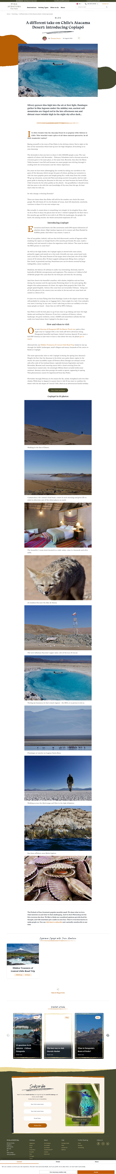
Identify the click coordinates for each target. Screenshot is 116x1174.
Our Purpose (47, 1143)
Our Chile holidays (58, 390)
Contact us (105, 4)
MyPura (63, 1149)
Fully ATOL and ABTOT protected (61, 1)
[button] (8, 1035)
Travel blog (15, 14)
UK (79, 4)
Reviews (80, 1145)
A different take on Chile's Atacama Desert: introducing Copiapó (36, 14)
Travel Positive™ (48, 1149)
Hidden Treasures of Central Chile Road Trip (57, 345)
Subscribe (37, 1125)
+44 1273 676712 (91, 4)
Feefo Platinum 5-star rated (30, 1)
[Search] (107, 7)
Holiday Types (43, 7)
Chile (30, 1147)
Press (79, 1143)
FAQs (62, 1145)
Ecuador (31, 1152)
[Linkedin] (107, 1143)
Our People (47, 1145)
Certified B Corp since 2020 (93, 1)
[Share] (79, 38)
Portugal (31, 1156)
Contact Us (64, 1147)
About (63, 7)
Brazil (31, 1145)
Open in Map (10, 1152)
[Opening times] (98, 4)
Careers (46, 1152)
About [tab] (97, 1161)
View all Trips (81, 1120)
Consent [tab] (19, 1161)
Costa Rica (32, 1149)
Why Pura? (47, 1154)
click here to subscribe (54, 922)
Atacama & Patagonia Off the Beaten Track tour (58, 329)
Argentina (32, 1143)
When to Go (54, 7)
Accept (96, 1172)
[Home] (15, 6)
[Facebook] (98, 1143)
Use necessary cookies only (58, 1172)
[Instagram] (103, 1143)
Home (8, 14)
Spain (31, 1158)
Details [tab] (58, 1161)
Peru (30, 1154)
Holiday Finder (65, 1143)
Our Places (47, 1147)
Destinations (31, 7)
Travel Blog (81, 1147)
